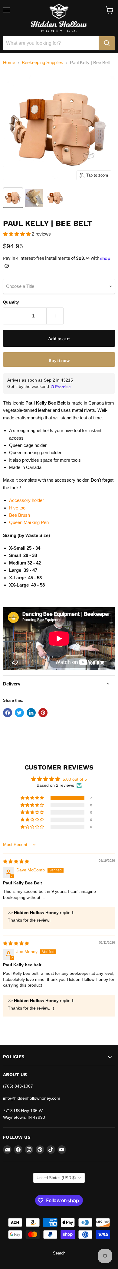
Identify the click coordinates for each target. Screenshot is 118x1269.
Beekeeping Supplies (42, 62)
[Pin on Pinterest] (43, 712)
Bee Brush (19, 515)
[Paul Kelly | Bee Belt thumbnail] (13, 197)
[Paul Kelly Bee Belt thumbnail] (34, 197)
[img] (16, 861)
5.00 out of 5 (75, 779)
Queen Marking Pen (29, 522)
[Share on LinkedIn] (31, 712)
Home (9, 62)
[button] (17, 233)
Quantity (11, 302)
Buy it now (59, 360)
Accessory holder (26, 500)
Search (59, 1253)
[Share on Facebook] (7, 712)
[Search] (107, 43)
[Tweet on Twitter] (19, 712)
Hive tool (17, 507)
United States (56, 1178)
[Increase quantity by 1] (55, 315)
